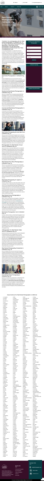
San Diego (5, 298)
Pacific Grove (35, 334)
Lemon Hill (35, 339)
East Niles (24, 321)
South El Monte (25, 429)
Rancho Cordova (6, 438)
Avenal (34, 363)
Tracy (4, 402)
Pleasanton (5, 443)
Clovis (4, 362)
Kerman (34, 321)
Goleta (24, 297)
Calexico (14, 420)
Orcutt (24, 312)
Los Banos (15, 395)
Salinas (4, 337)
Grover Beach (35, 376)
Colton (14, 358)
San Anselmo (35, 374)
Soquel (34, 438)
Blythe (24, 455)
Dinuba (24, 368)
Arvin (24, 430)
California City (35, 335)
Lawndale (24, 308)
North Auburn (35, 344)
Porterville (15, 325)
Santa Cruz (15, 330)
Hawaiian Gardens (36, 349)
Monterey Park (15, 335)
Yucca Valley (25, 405)
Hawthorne (5, 420)
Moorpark (14, 437)
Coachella (14, 410)
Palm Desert (15, 369)
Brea (14, 393)
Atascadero (25, 325)
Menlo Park (15, 451)
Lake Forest (5, 424)
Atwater (24, 304)
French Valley (15, 414)
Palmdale (4, 336)
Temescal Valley (26, 331)
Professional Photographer (19, 469)
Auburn (34, 354)
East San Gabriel (26, 390)
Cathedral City (15, 365)
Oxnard (4, 323)
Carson (4, 400)
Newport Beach (6, 425)
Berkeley (4, 360)
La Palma (34, 327)
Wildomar (14, 434)
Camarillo (14, 298)
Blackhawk (35, 434)
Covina (14, 372)
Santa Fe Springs (26, 443)
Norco (24, 355)
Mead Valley (25, 415)
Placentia (14, 368)
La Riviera (34, 405)
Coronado (24, 442)
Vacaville (4, 393)
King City (34, 360)
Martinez (14, 432)
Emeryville (34, 373)
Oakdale (24, 381)
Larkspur (34, 369)
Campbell (14, 404)
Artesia (34, 317)
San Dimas (15, 447)
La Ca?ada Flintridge (26, 419)
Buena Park (5, 428)
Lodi (14, 313)
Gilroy (14, 341)
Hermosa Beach (26, 432)
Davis (14, 311)
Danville (14, 405)
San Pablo (24, 303)
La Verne (24, 309)
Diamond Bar (15, 353)
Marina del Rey (35, 446)
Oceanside (5, 332)
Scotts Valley (35, 390)
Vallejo (4, 358)
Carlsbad (4, 368)
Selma (24, 369)
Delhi (34, 423)
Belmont (24, 336)
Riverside (4, 311)
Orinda (24, 433)
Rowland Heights (16, 392)
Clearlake (34, 311)
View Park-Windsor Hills (37, 396)
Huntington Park (16, 351)
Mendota (34, 379)
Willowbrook (25, 391)
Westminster (5, 410)
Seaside (24, 302)
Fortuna (34, 382)
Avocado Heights (36, 362)
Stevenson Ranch (26, 416)
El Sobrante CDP (35, 330)
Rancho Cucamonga (6, 331)
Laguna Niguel (15, 320)
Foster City (15, 452)
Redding (4, 404)
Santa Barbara (5, 415)
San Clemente (15, 321)
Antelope (14, 388)
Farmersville (35, 441)
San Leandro (5, 411)
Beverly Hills (25, 299)
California (16, 2)
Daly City (4, 390)
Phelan (24, 451)
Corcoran (24, 387)
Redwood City (5, 429)
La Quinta (14, 425)
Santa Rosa (5, 327)
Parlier (34, 341)
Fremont (4, 316)
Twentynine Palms (26, 335)
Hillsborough (35, 414)
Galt (23, 354)
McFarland (34, 350)
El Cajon (4, 383)
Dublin (14, 297)
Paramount (15, 360)
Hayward (4, 339)
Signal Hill (34, 404)
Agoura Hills (25, 425)
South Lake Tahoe (26, 409)
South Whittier (15, 344)
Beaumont (15, 359)
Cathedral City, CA (35, 473)
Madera (14, 312)
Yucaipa (14, 354)
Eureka (24, 344)
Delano (14, 373)
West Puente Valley (26, 400)
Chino (4, 409)
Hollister (14, 411)
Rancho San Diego (26, 392)
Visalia (4, 349)
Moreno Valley (5, 321)
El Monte (4, 378)
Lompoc (14, 401)
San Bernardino (5, 318)
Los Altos (24, 313)
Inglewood (5, 381)
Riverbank (24, 365)
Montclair (14, 427)
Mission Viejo (5, 405)
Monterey (24, 320)
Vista (4, 396)
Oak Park (34, 358)
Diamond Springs (36, 391)
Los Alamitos (35, 402)
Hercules (24, 350)
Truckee (34, 309)
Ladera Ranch (25, 372)
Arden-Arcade (5, 397)
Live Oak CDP (25, 456)
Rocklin (4, 456)
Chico (4, 391)
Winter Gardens (25, 410)
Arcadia (14, 349)
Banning (24, 322)
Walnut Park (35, 318)
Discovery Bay (35, 331)
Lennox (24, 411)
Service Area (19, 6)
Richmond (5, 365)
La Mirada (14, 387)
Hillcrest (34, 439)
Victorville (5, 353)
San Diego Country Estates (37, 448)
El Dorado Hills (15, 381)
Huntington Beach (6, 325)
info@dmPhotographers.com (37, 2)
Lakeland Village (35, 437)
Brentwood (15, 318)
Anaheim (4, 308)
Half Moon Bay (35, 406)
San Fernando (25, 373)
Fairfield (4, 363)
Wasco (24, 348)
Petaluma (14, 339)
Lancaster (5, 335)
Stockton (4, 309)
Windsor (24, 346)
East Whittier (35, 447)
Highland (14, 345)
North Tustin (25, 360)
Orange (4, 350)
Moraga (34, 307)
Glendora (14, 364)
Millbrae (24, 386)
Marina (24, 393)
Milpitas (4, 439)
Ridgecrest (25, 334)
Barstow (24, 359)
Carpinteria (35, 365)
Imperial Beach (25, 349)
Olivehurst (34, 299)
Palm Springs (15, 397)
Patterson (24, 376)
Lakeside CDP (25, 404)
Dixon (24, 438)
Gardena (14, 336)
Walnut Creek (15, 302)
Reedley (24, 358)
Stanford (34, 303)
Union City (15, 306)
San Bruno (15, 406)
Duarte (24, 406)
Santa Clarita (5, 317)
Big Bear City (35, 377)
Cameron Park (25, 453)
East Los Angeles (6, 364)
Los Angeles (5, 297)
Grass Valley (35, 351)
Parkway (34, 316)
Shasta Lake (35, 443)
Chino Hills (5, 446)
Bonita (34, 359)
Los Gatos (15, 453)
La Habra (14, 323)
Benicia (24, 339)
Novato (14, 362)
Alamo (34, 345)
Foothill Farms (15, 430)
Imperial (24, 418)
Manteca (4, 427)
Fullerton (4, 348)
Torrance (4, 346)
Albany (24, 428)
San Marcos (5, 401)
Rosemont (25, 374)
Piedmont (34, 415)
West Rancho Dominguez (27, 397)
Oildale (14, 444)
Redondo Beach (16, 299)
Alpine (34, 322)
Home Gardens (35, 386)
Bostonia (34, 308)
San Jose (4, 299)
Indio (4, 414)
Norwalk (4, 392)
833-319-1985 (25, 2)
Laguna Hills (25, 311)
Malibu (34, 430)
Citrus (34, 420)
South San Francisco (16, 316)
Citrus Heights (5, 419)
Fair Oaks (14, 456)
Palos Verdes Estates (36, 364)
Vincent (34, 332)
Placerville (34, 428)
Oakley (14, 402)
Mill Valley (34, 348)
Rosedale (24, 437)
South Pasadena (26, 341)
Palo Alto (14, 309)
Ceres (14, 379)
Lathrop (24, 326)
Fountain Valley (15, 346)
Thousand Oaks (6, 355)
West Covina (5, 379)
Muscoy (34, 400)
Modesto (4, 320)
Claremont (15, 433)
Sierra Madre (35, 416)
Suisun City (25, 330)
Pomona (4, 344)
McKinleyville (35, 306)
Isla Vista (34, 340)
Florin (14, 376)
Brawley (24, 345)
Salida (34, 337)
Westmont (15, 441)
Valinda (24, 401)
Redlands (4, 452)
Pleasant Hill (15, 446)
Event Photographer (18, 470)
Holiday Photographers (18, 472)
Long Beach (5, 304)
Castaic (24, 447)
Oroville (24, 420)
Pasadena (5, 351)
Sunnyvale (5, 341)
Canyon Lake (35, 418)
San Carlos (25, 318)
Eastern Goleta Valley (26, 327)
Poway (14, 383)
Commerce (35, 388)
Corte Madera (35, 451)
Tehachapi (34, 372)
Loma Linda (25, 364)
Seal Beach (25, 362)
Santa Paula (25, 316)
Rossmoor (34, 401)
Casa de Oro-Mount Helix (27, 427)
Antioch (4, 367)
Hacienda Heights (16, 350)
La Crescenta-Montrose (27, 424)
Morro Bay (34, 424)
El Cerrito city (25, 351)
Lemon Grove (25, 337)
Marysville (34, 378)
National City (15, 348)
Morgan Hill (15, 396)
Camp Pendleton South (37, 353)
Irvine (4, 313)
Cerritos (14, 382)
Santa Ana (5, 312)
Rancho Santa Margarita (17, 386)
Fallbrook (14, 448)
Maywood (24, 363)
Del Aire (34, 425)
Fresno (4, 302)
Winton (34, 397)
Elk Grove (4, 330)
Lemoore (24, 340)
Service (6, 6)
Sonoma (34, 429)
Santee (14, 340)
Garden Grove (5, 334)
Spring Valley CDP (26, 298)
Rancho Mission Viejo (36, 432)
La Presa (14, 419)
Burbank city (5, 382)
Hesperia (4, 395)
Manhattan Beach (16, 442)
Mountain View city (6, 432)
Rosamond (25, 414)
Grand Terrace (35, 367)
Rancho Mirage (35, 302)
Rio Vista (34, 455)
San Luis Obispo (16, 390)
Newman (34, 387)
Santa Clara (5, 354)
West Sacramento (16, 355)
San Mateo (5, 386)
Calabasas (25, 382)
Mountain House (26, 377)
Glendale (4, 326)
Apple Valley (5, 451)
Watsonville (15, 363)
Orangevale (15, 438)
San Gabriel (15, 418)
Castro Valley (15, 317)
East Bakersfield (35, 427)
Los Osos (34, 326)
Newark (14, 391)
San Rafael (15, 332)
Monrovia (14, 429)
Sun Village (35, 409)
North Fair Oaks (35, 355)
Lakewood (5, 433)
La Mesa (14, 334)
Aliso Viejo (15, 367)
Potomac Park (35, 433)
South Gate (5, 406)
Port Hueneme (25, 402)
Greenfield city (25, 439)
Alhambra (4, 430)
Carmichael (5, 447)
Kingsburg (34, 383)
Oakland (4, 306)
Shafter (24, 423)
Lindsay (34, 381)
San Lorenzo (25, 323)
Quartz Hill (34, 453)
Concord (4, 359)
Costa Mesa (5, 372)
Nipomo (24, 452)
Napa (4, 437)
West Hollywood (16, 439)
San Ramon (5, 423)
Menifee (4, 388)
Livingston (34, 346)
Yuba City (14, 304)
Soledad (24, 367)
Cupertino (14, 337)
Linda (24, 378)
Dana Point (15, 455)
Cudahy (24, 388)
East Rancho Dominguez (37, 336)
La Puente (15, 428)
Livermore (5, 418)
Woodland (15, 331)
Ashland (24, 379)
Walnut (24, 332)
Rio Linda (34, 312)
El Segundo (35, 304)
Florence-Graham (16, 322)
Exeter (34, 444)
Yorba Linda (15, 308)
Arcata (24, 448)
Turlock (4, 453)
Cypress (14, 377)
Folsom (4, 434)
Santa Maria (5, 377)
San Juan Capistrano (16, 443)
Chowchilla (25, 444)
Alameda (4, 448)
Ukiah (34, 313)
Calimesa (34, 442)
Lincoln (14, 374)
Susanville (34, 323)
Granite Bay (25, 396)
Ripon (34, 320)
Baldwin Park (5, 455)
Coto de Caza (35, 325)
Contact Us (12, 6)
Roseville (4, 345)
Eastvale (14, 303)
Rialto (4, 387)
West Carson (25, 395)
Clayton (34, 419)
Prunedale (24, 434)
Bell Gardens (15, 416)
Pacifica (14, 423)
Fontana (4, 322)
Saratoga (24, 317)
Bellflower (5, 444)
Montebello (15, 326)
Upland (4, 442)
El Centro (14, 400)
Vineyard (14, 409)
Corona (4, 340)
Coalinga (34, 297)
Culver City (15, 415)
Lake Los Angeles (36, 368)
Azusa (14, 378)
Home (1, 6)
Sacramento (5, 303)
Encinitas (14, 327)
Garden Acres (35, 452)
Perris (4, 441)
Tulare (14, 307)
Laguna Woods (35, 298)
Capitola (34, 456)
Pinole (24, 441)
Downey (4, 369)
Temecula (5, 376)
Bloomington (25, 383)
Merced (4, 416)
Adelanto (14, 424)
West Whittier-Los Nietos (27, 353)
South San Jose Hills (26, 446)
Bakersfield (5, 307)
